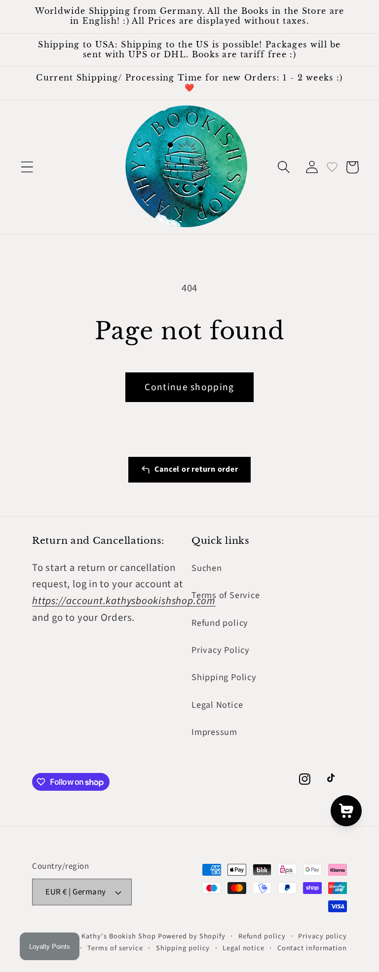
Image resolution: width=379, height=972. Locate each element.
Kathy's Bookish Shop (118, 936)
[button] (27, 167)
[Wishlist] (332, 167)
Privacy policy (322, 936)
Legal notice (244, 948)
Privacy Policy (220, 650)
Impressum (214, 732)
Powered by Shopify (192, 936)
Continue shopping (189, 387)
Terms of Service (225, 595)
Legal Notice (217, 704)
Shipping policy (183, 948)
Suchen (206, 568)
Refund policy (219, 622)
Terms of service (115, 948)
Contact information (312, 948)
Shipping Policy (224, 677)
